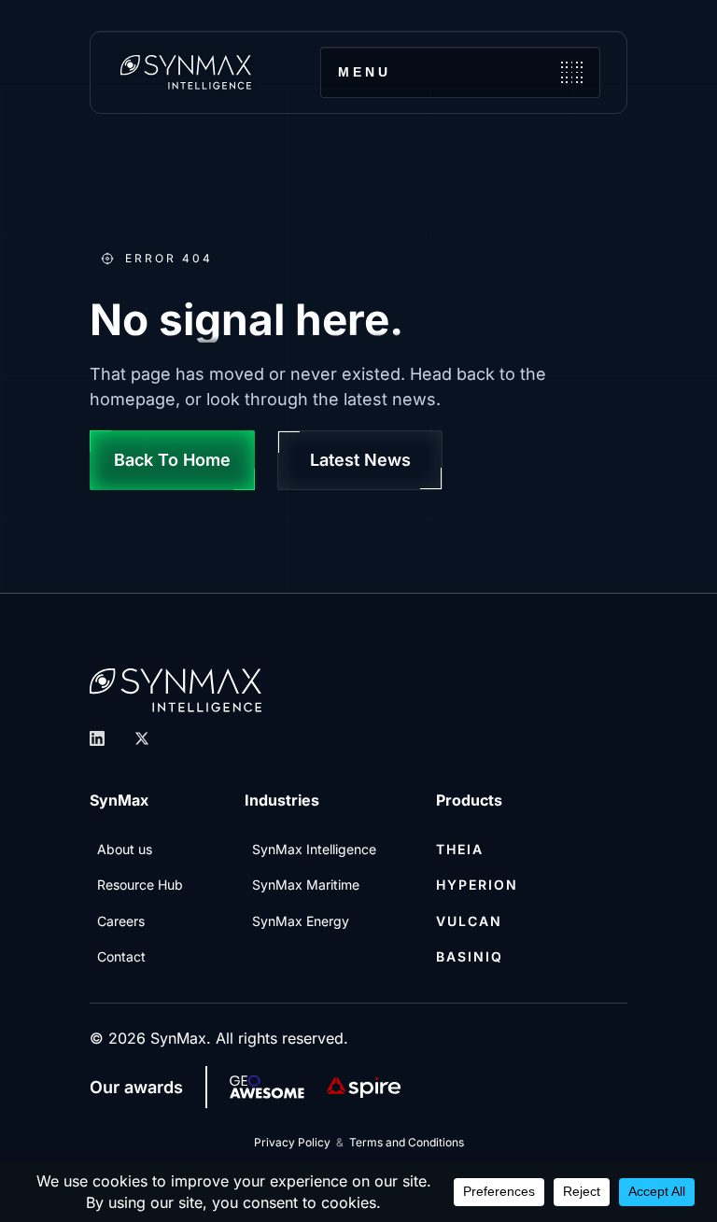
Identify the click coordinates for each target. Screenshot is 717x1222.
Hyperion (477, 884)
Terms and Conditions (406, 1142)
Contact (121, 956)
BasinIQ (469, 956)
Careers (121, 921)
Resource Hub (140, 884)
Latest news (360, 460)
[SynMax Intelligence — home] (185, 72)
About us (124, 849)
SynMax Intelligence (314, 849)
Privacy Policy (292, 1142)
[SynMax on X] (141, 738)
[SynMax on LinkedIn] (97, 738)
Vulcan (469, 921)
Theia (460, 849)
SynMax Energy (300, 921)
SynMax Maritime (305, 884)
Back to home (172, 460)
